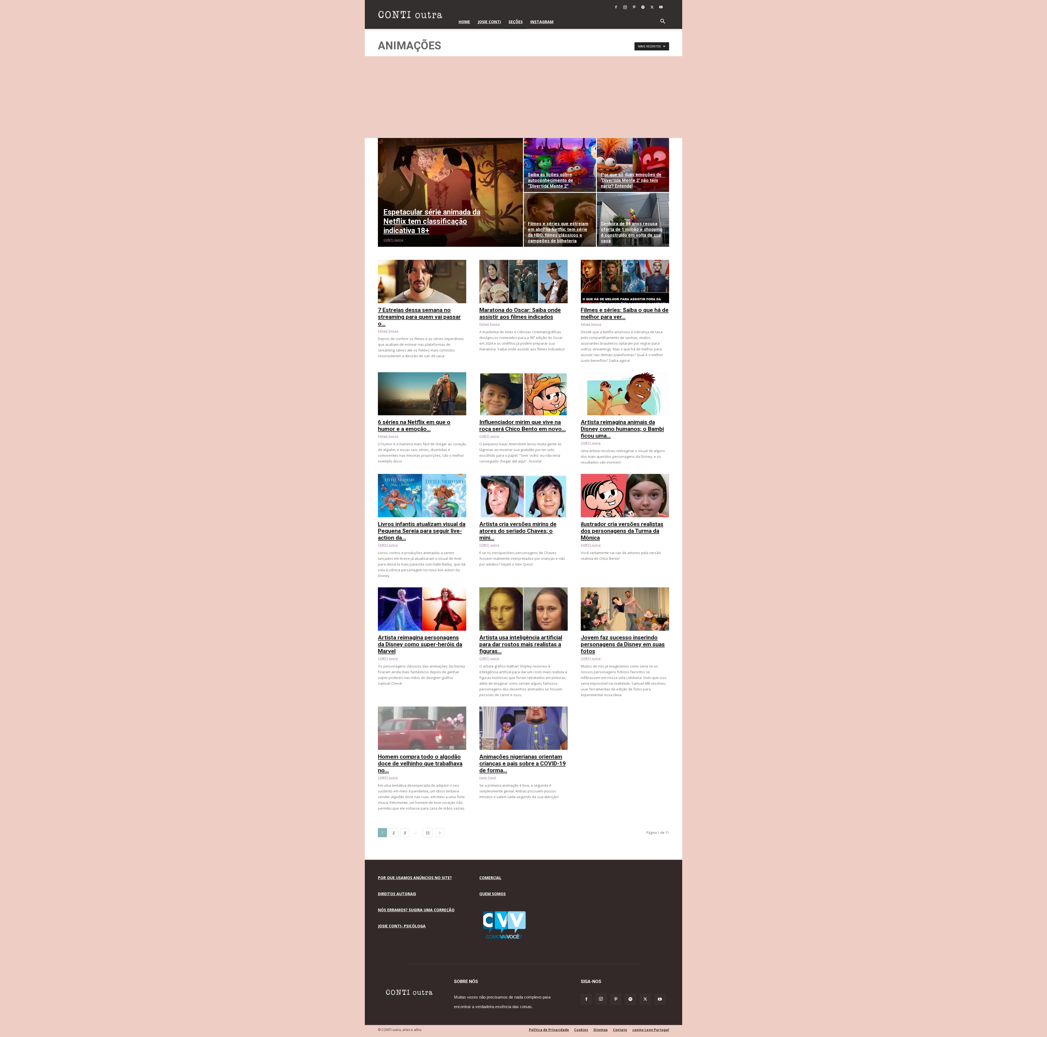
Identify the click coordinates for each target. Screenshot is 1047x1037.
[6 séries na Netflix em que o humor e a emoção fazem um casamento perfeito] (422, 375)
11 (428, 832)
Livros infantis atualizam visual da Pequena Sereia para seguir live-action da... (421, 531)
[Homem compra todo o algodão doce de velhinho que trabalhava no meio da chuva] (422, 709)
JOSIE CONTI (489, 21)
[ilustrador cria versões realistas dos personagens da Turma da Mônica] (625, 476)
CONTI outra (393, 240)
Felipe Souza (388, 331)
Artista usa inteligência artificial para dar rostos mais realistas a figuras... (520, 644)
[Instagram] (625, 7)
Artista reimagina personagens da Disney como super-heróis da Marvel (420, 644)
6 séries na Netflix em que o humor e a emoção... (414, 425)
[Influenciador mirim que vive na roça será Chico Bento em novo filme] (523, 375)
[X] (652, 7)
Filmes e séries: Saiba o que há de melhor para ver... (625, 313)
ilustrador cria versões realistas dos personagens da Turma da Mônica (622, 531)
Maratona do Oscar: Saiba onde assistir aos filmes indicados (520, 313)
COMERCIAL (490, 877)
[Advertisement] (523, 97)
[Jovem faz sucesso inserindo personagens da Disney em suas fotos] (625, 590)
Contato (620, 1029)
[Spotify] (643, 7)
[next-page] (439, 832)
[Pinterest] (634, 7)
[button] (662, 22)
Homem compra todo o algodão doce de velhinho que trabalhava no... (420, 763)
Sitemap (600, 1029)
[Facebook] (616, 7)
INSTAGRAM (541, 21)
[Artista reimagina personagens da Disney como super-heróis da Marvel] (422, 590)
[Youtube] (661, 7)
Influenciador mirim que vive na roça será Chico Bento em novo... (522, 425)
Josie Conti (487, 778)
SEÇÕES (516, 21)
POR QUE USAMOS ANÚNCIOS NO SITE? (415, 877)
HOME (464, 21)
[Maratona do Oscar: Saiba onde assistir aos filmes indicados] (523, 262)
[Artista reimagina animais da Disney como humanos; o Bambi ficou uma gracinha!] (625, 375)
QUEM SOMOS (492, 893)
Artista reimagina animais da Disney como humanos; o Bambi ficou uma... (622, 429)
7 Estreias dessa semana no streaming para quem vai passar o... (419, 317)
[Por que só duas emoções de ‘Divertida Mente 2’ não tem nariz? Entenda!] (633, 165)
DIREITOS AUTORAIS (397, 893)
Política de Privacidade (549, 1029)
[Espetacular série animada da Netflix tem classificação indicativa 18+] (450, 192)
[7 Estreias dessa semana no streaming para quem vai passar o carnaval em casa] (422, 262)
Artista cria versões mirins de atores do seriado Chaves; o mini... (517, 531)
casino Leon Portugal (650, 1029)
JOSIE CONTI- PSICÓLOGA (402, 925)
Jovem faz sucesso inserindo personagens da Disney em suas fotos (623, 644)
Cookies (581, 1029)
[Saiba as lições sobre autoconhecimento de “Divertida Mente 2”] (560, 165)
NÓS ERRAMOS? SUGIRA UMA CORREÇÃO (416, 909)
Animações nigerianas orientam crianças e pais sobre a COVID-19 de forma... (522, 763)
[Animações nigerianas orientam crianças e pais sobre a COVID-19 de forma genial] (523, 709)
